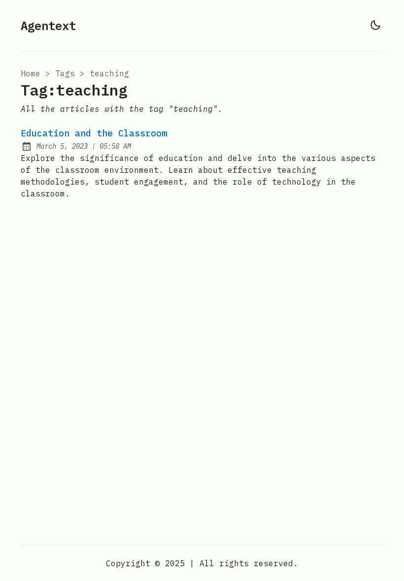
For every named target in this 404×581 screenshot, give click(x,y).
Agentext (48, 25)
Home (30, 73)
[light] (375, 25)
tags (65, 73)
